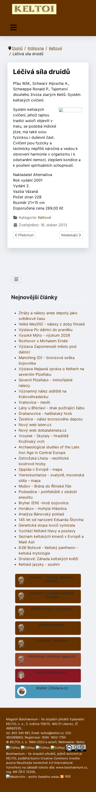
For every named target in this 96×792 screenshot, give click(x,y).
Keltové (44, 217)
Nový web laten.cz (35, 424)
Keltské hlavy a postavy (51, 608)
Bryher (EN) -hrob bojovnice (44, 503)
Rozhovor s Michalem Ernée (43, 340)
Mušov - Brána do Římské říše (45, 486)
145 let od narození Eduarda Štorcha (51, 519)
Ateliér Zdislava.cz (52, 688)
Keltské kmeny (51, 624)
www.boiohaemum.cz (71, 767)
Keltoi (80, 742)
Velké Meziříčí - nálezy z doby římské (52, 324)
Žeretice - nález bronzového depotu (50, 419)
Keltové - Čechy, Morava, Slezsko (52, 579)
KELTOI (11, 758)
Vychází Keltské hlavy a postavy (47, 530)
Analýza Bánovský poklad (41, 514)
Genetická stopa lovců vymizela (47, 525)
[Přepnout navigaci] (13, 27)
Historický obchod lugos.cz (51, 656)
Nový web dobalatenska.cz (43, 430)
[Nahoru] (87, 783)
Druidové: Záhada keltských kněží (48, 558)
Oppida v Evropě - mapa (40, 469)
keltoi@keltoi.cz (52, 733)
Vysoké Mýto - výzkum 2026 (44, 335)
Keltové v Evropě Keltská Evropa (52, 595)
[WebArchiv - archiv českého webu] (33, 776)
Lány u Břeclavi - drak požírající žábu (51, 408)
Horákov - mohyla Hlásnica (43, 508)
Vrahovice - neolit (34, 402)
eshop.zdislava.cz (51, 672)
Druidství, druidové (52, 640)
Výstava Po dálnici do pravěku (45, 329)
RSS (67, 776)
